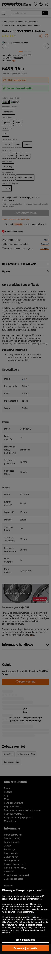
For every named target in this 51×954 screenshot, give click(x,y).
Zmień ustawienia (25, 939)
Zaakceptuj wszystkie (25, 948)
